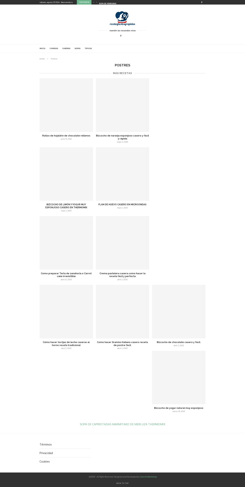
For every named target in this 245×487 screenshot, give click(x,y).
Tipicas (88, 48)
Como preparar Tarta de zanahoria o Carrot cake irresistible (66, 275)
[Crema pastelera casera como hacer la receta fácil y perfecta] (122, 243)
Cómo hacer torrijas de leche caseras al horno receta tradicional (66, 344)
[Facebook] (201, 2)
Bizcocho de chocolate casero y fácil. (179, 342)
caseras (66, 48)
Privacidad (46, 453)
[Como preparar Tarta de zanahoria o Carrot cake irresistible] (66, 243)
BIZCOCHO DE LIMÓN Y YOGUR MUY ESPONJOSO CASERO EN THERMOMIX (66, 206)
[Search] (204, 48)
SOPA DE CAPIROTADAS (96, 424)
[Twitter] (204, 2)
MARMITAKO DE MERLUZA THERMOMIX (138, 424)
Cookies (45, 461)
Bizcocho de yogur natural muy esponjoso (178, 408)
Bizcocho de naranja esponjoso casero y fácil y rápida (122, 137)
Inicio (42, 48)
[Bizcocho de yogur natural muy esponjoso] (178, 377)
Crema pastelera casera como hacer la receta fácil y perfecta (122, 275)
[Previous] (94, 2)
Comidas (54, 48)
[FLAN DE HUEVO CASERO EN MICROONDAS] (122, 174)
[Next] (97, 2)
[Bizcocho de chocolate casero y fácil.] (178, 311)
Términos (46, 444)
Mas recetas (122, 73)
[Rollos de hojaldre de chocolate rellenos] (66, 105)
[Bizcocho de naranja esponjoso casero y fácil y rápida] (122, 105)
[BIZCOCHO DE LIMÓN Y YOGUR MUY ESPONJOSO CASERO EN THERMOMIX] (66, 174)
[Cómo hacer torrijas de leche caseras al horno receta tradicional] (66, 311)
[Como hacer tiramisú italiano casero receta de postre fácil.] (122, 311)
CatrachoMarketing (148, 476)
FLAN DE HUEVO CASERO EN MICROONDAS (122, 204)
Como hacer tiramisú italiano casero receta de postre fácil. (122, 344)
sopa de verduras (107, 3)
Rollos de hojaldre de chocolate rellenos (66, 135)
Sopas (77, 48)
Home (42, 59)
